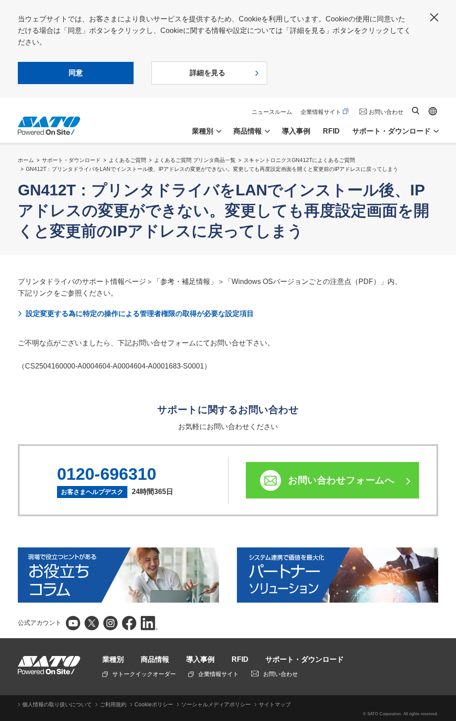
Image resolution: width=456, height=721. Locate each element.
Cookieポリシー (153, 704)
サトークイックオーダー (144, 674)
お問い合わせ (386, 112)
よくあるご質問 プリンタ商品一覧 (195, 160)
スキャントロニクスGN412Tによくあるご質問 (299, 160)
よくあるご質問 (127, 160)
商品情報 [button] (247, 131)
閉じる (434, 17)
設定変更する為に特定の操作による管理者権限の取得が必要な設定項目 (140, 313)
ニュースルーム (272, 112)
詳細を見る (207, 73)
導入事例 (296, 131)
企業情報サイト (321, 112)
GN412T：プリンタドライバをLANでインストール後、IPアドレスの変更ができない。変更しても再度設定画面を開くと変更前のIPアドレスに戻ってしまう (212, 169)
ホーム (26, 160)
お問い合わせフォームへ (341, 480)
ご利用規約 (113, 704)
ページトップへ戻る (445, 558)
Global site (433, 111)
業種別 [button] (202, 131)
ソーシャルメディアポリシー (216, 704)
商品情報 (155, 659)
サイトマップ (275, 704)
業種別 (113, 659)
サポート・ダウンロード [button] (391, 131)
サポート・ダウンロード (71, 160)
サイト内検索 (415, 110)
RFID (331, 131)
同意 (76, 73)
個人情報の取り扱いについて (57, 704)
